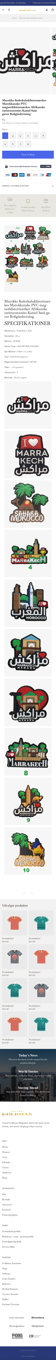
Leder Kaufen (8, 1278)
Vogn (4, 1268)
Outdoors (6, 1172)
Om (4, 1194)
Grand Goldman (30, 1350)
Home (14, 18)
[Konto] (47, 10)
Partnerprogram (10, 1214)
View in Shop (28, 154)
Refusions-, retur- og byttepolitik (17, 1236)
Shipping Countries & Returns (15, 186)
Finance (6, 1152)
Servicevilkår (8, 1246)
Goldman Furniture (11, 1263)
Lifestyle (6, 1162)
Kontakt (6, 1199)
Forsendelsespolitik (11, 1231)
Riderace (6, 1283)
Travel (5, 1167)
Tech (4, 1157)
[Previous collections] (24, 893)
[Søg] (9, 10)
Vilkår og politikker (28, 1356)
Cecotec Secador (10, 1294)
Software (6, 1273)
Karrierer (6, 1209)
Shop (4, 1177)
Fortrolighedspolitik (11, 1241)
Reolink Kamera (10, 1289)
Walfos (5, 1299)
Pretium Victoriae (10, 1304)
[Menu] (3, 10)
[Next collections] (32, 893)
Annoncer (7, 1204)
